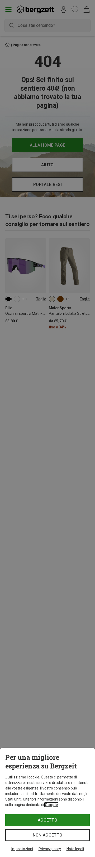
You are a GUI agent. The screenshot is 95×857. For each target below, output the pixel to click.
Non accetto (48, 835)
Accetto (47, 820)
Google (51, 805)
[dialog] (47, 802)
